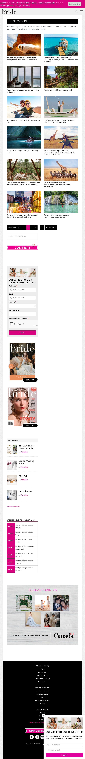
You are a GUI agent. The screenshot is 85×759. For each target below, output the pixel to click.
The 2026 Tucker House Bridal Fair (27, 447)
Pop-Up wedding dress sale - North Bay (24, 555)
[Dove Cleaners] (12, 495)
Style (42, 669)
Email (11, 294)
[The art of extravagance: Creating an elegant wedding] (24, 603)
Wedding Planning (42, 666)
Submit (64, 755)
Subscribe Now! (74, 4)
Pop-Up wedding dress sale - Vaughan (24, 533)
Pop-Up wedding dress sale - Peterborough (24, 547)
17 (42, 227)
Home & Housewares (42, 700)
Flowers (42, 697)
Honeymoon (42, 672)
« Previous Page (14, 228)
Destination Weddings (42, 679)
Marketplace (42, 682)
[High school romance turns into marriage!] (51, 619)
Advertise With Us (42, 709)
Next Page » (51, 228)
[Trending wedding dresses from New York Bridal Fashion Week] (33, 619)
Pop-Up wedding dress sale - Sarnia (24, 540)
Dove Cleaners (25, 491)
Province (12, 302)
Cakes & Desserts (42, 694)
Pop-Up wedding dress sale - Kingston (24, 569)
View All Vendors (13, 506)
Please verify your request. (19, 318)
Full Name (13, 286)
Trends (42, 704)
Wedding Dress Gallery (42, 688)
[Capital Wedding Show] (12, 465)
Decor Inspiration (42, 691)
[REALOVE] (12, 480)
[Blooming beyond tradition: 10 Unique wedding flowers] (61, 603)
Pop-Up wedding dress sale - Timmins (24, 562)
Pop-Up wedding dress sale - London (24, 526)
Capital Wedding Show (26, 462)
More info (24, 452)
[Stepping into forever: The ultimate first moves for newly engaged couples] (42, 603)
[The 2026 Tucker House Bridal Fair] (12, 449)
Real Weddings (42, 675)
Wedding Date (14, 310)
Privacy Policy (42, 719)
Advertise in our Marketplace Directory (42, 722)
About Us (42, 713)
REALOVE (23, 476)
